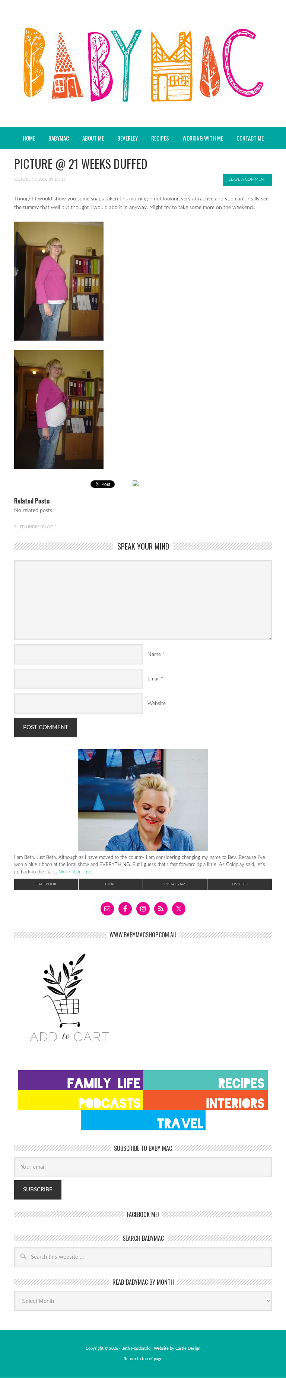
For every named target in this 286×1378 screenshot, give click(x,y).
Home (29, 138)
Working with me (202, 138)
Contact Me (250, 138)
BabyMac (143, 63)
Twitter (240, 884)
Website (156, 703)
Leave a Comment (247, 179)
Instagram (174, 884)
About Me (93, 138)
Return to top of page (143, 1359)
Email (153, 679)
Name (154, 654)
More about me (74, 872)
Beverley (127, 138)
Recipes (157, 138)
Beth (60, 179)
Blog (47, 527)
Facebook (46, 884)
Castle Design (187, 1348)
